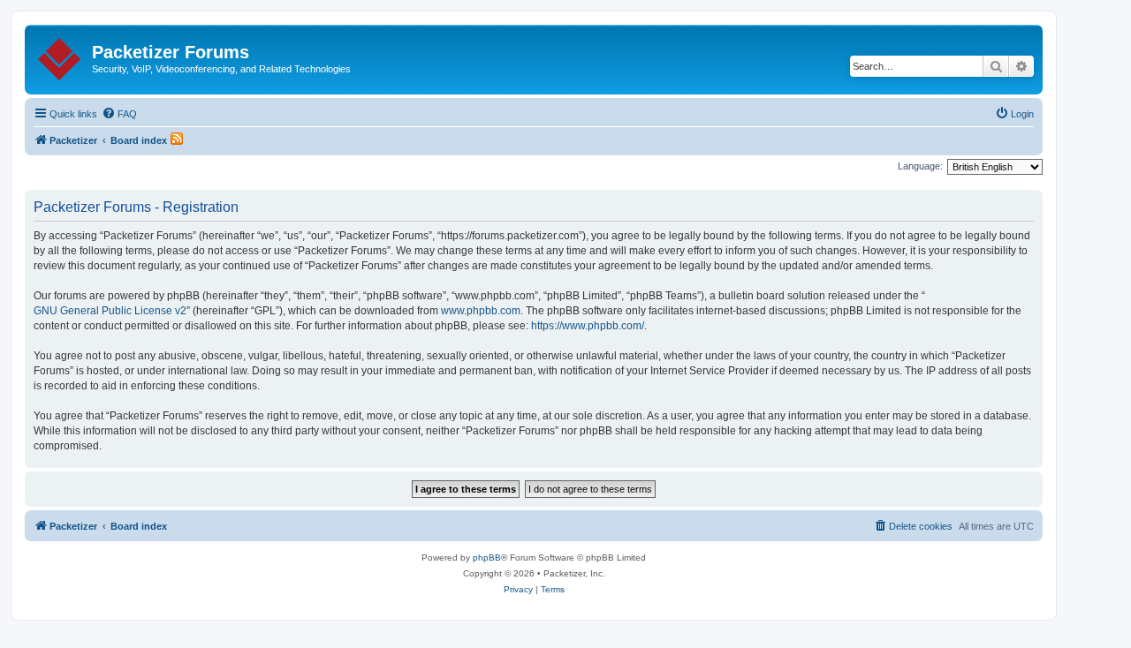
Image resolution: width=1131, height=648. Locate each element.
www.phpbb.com (480, 311)
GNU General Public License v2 (110, 311)
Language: (920, 166)
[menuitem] (119, 113)
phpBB (487, 557)
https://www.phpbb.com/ (587, 326)
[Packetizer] (60, 55)
